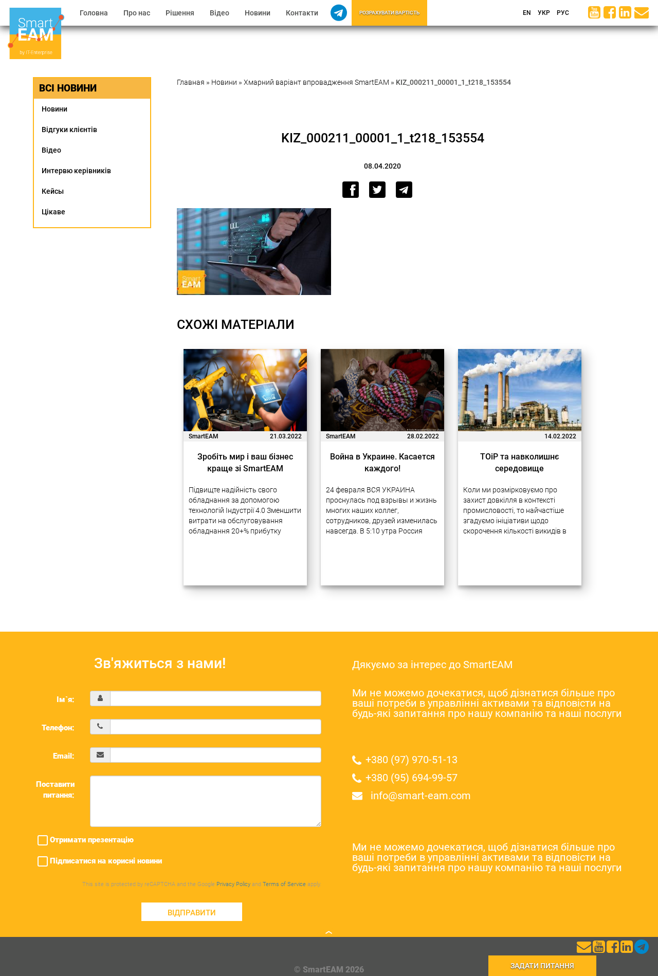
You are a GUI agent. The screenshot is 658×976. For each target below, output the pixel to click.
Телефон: (58, 727)
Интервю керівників (76, 171)
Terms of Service (284, 884)
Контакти (302, 13)
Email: (64, 756)
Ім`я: (66, 699)
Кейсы (53, 191)
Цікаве (53, 212)
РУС (562, 12)
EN (526, 12)
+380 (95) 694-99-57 (411, 777)
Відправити (192, 912)
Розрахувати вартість (389, 12)
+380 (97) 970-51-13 (411, 759)
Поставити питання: (55, 790)
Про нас (136, 13)
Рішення (180, 13)
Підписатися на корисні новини (105, 860)
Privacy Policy (233, 884)
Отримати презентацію (91, 839)
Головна (94, 13)
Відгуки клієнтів (69, 129)
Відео (219, 13)
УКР (543, 12)
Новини (257, 13)
